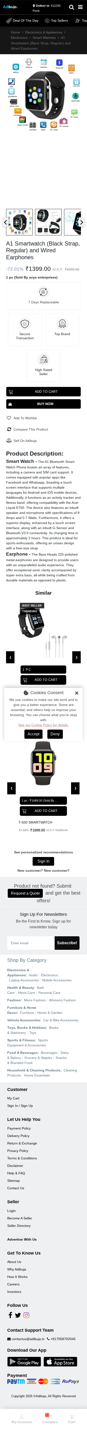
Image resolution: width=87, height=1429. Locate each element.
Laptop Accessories (24, 980)
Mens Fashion (35, 1000)
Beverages (49, 1053)
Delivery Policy (18, 1136)
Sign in (43, 861)
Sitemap (13, 1181)
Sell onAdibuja (25, 441)
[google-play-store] (24, 1361)
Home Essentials (37, 1075)
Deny (55, 734)
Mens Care (26, 993)
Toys (32, 1033)
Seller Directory (19, 1226)
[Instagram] (26, 1316)
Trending (29, 611)
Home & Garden (49, 1013)
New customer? (57, 870)
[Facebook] (10, 1316)
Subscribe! (67, 943)
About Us (14, 1262)
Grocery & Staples (38, 1058)
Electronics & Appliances (43, 32)
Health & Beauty (20, 988)
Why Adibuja (16, 1269)
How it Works (17, 1277)
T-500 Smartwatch (35, 822)
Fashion (14, 1000)
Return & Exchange (22, 1143)
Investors (14, 1292)
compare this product (31, 429)
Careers (13, 1284)
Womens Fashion (62, 1000)
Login (11, 1211)
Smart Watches (44, 38)
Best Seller (32, 605)
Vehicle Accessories (23, 1020)
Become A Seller (19, 1218)
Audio (33, 975)
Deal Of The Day (25, 20)
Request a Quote (25, 893)
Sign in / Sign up (20, 1106)
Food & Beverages (22, 1053)
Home (15, 32)
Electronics (19, 38)
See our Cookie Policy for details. (43, 725)
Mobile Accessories (57, 980)
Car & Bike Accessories (61, 1020)
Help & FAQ (16, 1173)
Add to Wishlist (25, 418)
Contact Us (15, 1188)
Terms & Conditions (22, 1158)
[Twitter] (18, 1316)
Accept (33, 734)
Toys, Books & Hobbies (26, 1028)
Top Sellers (59, 20)
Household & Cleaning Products (33, 1070)
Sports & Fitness (21, 1040)
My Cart (13, 1098)
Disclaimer (15, 1166)
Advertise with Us (22, 1239)
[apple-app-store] (60, 1361)
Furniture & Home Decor (21, 1010)
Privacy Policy (17, 1151)
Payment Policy (19, 1128)
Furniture (27, 1013)
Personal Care (49, 993)
